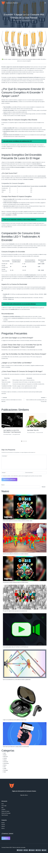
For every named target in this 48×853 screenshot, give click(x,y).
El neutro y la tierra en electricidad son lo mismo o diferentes (12, 399)
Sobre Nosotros (5, 815)
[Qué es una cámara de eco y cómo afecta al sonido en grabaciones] (25, 663)
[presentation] (12, 420)
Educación (5, 756)
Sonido (4, 768)
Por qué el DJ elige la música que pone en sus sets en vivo (15, 610)
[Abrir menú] (45, 3)
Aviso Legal (4, 805)
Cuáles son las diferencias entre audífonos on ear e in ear (14, 719)
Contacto (3, 809)
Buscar (3, 484)
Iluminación (5, 761)
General (5, 758)
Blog (2, 807)
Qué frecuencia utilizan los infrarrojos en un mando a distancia (15, 553)
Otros (4, 766)
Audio (4, 753)
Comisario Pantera (8, 434)
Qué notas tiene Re (33, 430)
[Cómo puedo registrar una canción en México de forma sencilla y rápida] (25, 507)
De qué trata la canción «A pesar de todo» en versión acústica (15, 582)
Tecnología (5, 770)
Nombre (4, 472)
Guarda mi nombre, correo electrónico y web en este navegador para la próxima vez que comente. (22, 475)
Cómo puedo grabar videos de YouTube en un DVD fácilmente (15, 646)
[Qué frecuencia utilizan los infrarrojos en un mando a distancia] (25, 537)
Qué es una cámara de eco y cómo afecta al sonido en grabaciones (16, 679)
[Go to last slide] (3, 426)
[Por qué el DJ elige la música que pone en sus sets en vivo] (25, 597)
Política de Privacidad (6, 813)
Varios (33, 20)
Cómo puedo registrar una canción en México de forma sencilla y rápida (17, 520)
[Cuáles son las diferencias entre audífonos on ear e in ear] (25, 700)
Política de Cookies (5, 811)
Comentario (4, 455)
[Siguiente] (45, 426)
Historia (4, 760)
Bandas (4, 754)
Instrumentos (6, 763)
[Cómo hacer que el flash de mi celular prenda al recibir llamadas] (25, 733)
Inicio (3, 803)
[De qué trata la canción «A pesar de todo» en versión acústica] (25, 568)
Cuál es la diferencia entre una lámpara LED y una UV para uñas (36, 399)
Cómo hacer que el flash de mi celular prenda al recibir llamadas (16, 746)
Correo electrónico (29, 472)
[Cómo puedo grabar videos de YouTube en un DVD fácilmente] (25, 629)
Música (4, 765)
